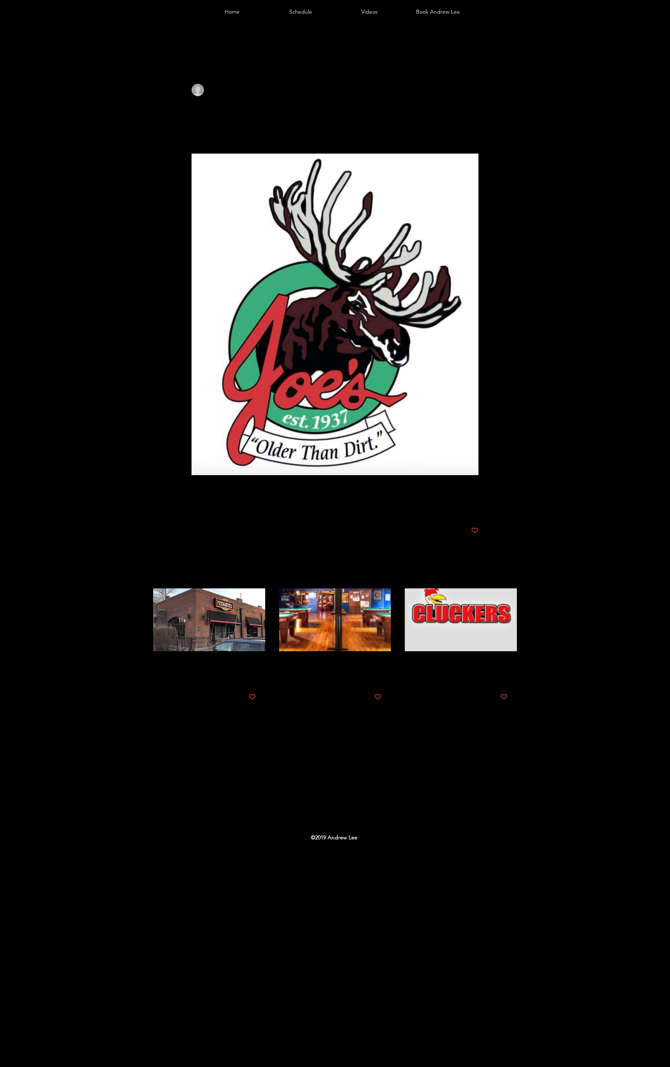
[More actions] (473, 90)
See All (509, 574)
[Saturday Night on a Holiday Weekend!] (335, 619)
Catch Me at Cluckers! (448, 665)
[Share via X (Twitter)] (214, 506)
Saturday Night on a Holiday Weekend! (332, 670)
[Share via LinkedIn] (233, 506)
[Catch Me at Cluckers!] (461, 619)
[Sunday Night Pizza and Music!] (209, 619)
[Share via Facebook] (195, 506)
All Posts (162, 36)
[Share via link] (252, 506)
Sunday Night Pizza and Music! (199, 670)
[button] (507, 37)
